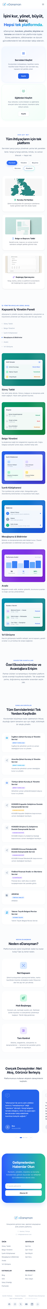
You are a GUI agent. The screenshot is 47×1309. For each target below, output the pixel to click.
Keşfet (23, 76)
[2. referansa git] (23, 1137)
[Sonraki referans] (31, 1138)
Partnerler (5, 1286)
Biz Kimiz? (28, 1275)
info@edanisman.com (24, 1234)
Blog (3, 1275)
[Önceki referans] (16, 1138)
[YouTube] (26, 1304)
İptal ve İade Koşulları (16, 1298)
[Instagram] (15, 1304)
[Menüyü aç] (43, 4)
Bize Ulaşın (29, 1279)
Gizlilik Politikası (7, 1296)
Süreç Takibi (6, 1246)
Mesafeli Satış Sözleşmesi (37, 1296)
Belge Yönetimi (7, 1250)
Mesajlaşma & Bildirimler (10, 1257)
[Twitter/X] (20, 1304)
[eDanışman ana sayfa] (12, 4)
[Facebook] (9, 1304)
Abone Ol (23, 1193)
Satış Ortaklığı (7, 1282)
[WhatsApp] (38, 1304)
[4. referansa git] (26, 1137)
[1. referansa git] (21, 1137)
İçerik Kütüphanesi (8, 1253)
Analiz (4, 1260)
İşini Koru (28, 1257)
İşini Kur (28, 1246)
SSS (3, 1279)
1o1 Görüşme (6, 1264)
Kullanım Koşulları (20, 1296)
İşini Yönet (29, 1250)
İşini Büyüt (29, 1253)
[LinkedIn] (32, 1304)
